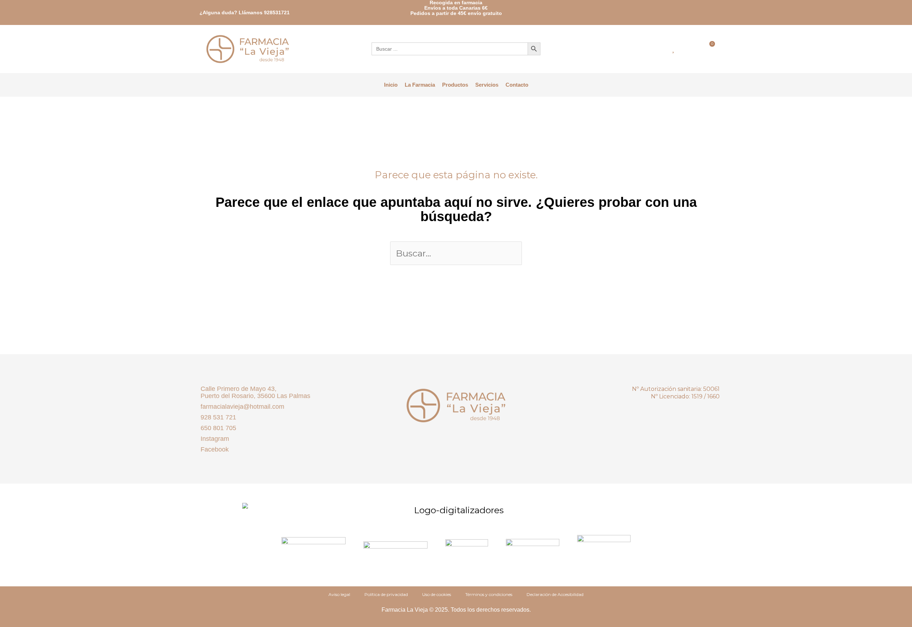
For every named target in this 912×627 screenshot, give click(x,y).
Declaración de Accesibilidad (555, 594)
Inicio (391, 85)
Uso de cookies (436, 594)
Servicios (486, 85)
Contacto (517, 85)
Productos (455, 85)
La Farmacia (420, 85)
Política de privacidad (386, 594)
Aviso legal (339, 594)
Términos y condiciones (488, 594)
